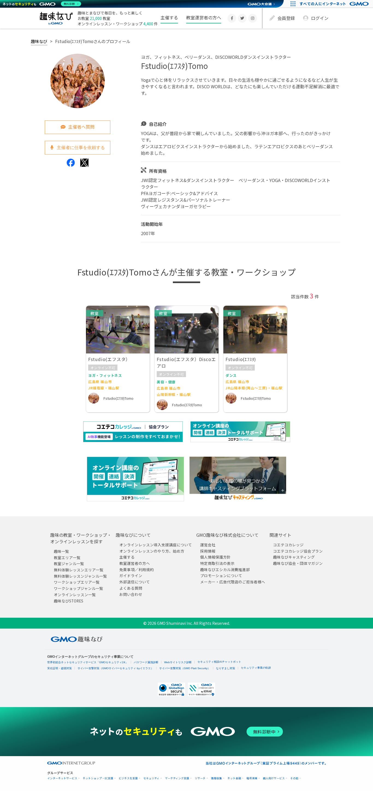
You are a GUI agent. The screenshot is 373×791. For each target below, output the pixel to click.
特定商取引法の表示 (217, 563)
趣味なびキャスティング (294, 557)
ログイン (319, 18)
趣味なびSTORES (68, 601)
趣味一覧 (61, 551)
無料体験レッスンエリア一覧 (78, 569)
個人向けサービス (274, 778)
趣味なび (39, 41)
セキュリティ (151, 778)
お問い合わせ (130, 594)
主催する (169, 17)
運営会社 (207, 544)
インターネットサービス (62, 778)
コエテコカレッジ (288, 544)
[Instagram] (252, 18)
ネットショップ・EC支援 (98, 778)
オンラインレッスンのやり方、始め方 (151, 551)
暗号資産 (252, 778)
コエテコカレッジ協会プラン (298, 551)
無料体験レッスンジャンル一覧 (80, 576)
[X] (242, 18)
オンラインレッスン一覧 (75, 594)
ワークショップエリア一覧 (77, 582)
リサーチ (200, 778)
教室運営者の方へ (203, 17)
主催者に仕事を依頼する (80, 147)
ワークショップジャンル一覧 (78, 588)
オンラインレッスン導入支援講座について (155, 544)
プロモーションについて (221, 575)
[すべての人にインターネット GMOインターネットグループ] (335, 4)
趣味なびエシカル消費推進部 (225, 569)
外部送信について (134, 582)
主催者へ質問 (81, 126)
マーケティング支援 (177, 778)
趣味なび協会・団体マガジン (298, 563)
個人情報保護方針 (215, 557)
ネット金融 (234, 778)
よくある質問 (130, 588)
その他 (294, 778)
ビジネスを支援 (128, 778)
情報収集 (216, 778)
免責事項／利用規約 (136, 569)
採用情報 (207, 551)
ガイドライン (130, 575)
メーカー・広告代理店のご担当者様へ (232, 582)
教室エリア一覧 (67, 557)
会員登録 (286, 18)
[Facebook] (231, 18)
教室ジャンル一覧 (69, 563)
